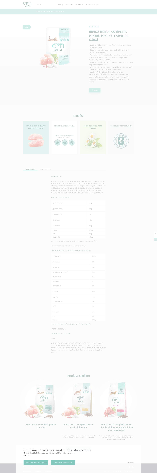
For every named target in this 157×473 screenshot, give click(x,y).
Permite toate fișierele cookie (63, 463)
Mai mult (27, 455)
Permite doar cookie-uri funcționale (35, 463)
